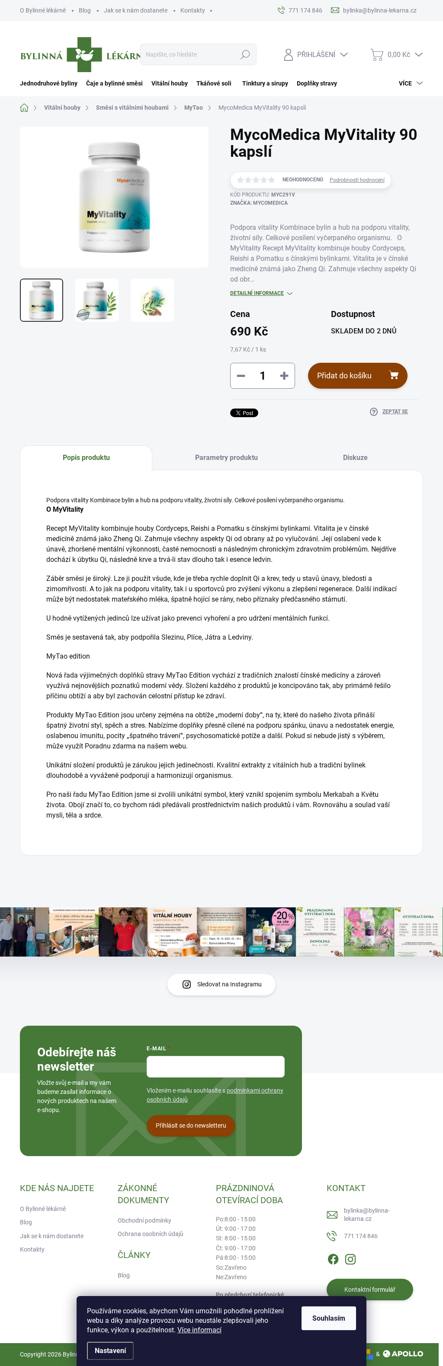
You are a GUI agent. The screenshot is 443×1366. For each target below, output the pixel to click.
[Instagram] (350, 1257)
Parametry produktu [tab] (226, 457)
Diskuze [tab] (355, 457)
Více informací (199, 1330)
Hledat (245, 54)
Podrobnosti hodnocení (357, 180)
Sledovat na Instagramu (229, 984)
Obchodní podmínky (144, 1220)
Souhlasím (328, 1318)
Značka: (259, 203)
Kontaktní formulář (369, 1289)
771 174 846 (361, 1236)
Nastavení (110, 1351)
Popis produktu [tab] (86, 457)
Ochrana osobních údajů (150, 1233)
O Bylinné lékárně (43, 10)
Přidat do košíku (344, 375)
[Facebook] (333, 1257)
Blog (85, 10)
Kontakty (192, 10)
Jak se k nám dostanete (135, 10)
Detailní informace (257, 293)
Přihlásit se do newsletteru (191, 1125)
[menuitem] (51, 83)
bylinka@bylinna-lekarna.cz (367, 1215)
